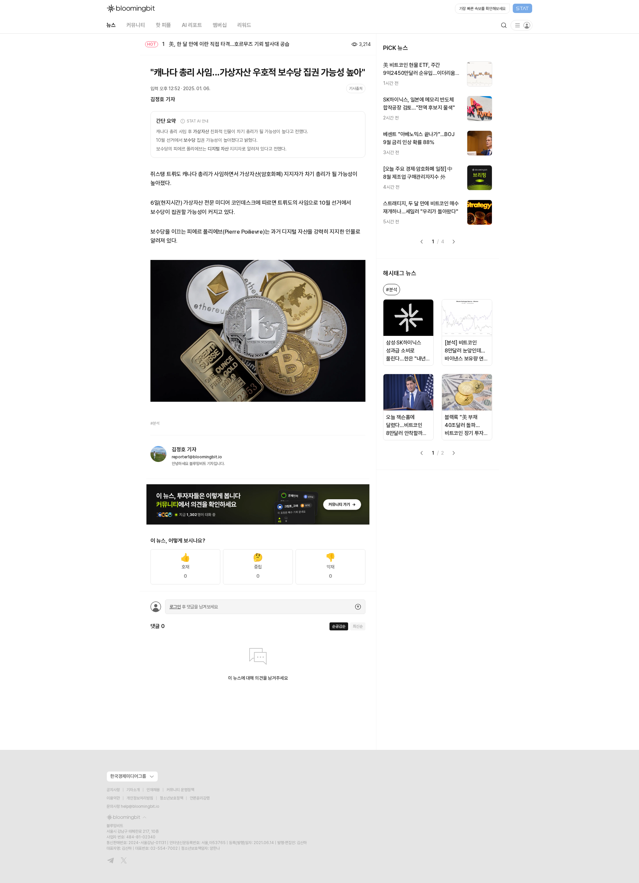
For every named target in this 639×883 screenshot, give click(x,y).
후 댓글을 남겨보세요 (193, 606)
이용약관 (113, 798)
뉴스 (111, 25)
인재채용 (153, 789)
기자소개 (133, 789)
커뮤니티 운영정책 (180, 789)
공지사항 (113, 789)
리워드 (244, 25)
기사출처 (355, 88)
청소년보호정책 (171, 798)
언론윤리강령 (200, 798)
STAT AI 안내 (197, 121)
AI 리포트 (192, 25)
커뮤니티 (135, 25)
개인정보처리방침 (139, 798)
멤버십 (220, 25)
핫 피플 (163, 25)
